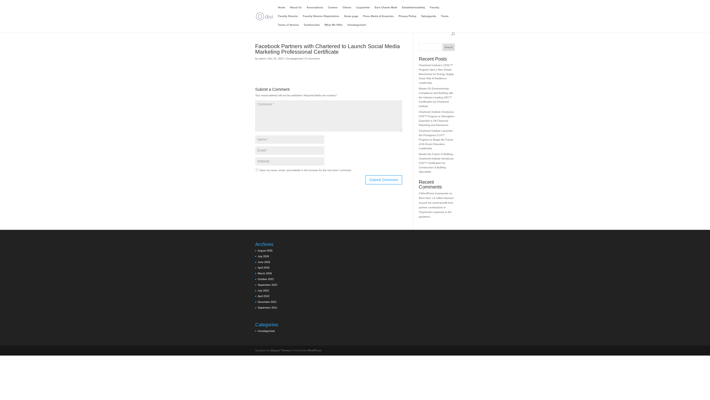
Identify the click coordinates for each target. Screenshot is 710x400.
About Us (296, 7)
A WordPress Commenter (434, 193)
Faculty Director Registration (321, 16)
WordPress (314, 350)
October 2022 (266, 279)
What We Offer (333, 25)
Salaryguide (428, 16)
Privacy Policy (407, 16)
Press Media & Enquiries (378, 16)
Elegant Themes (281, 350)
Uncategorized (356, 25)
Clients (346, 7)
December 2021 (267, 301)
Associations (315, 7)
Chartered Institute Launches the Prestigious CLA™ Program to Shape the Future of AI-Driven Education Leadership (436, 139)
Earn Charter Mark (386, 7)
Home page (351, 16)
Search (448, 47)
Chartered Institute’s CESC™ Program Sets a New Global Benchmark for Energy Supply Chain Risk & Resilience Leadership (436, 74)
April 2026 (264, 267)
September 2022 (267, 284)
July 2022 (263, 290)
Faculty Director (288, 16)
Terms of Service (288, 25)
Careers (333, 7)
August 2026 (265, 250)
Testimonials (312, 25)
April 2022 (264, 296)
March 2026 (265, 273)
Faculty (434, 7)
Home (281, 7)
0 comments (312, 58)
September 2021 (267, 307)
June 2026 (264, 262)
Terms (445, 16)
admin (262, 58)
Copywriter (363, 7)
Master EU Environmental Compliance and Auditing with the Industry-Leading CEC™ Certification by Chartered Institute (436, 97)
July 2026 (263, 256)
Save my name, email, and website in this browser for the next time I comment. (306, 170)
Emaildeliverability (413, 7)
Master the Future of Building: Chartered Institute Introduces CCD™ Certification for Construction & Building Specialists (436, 163)
